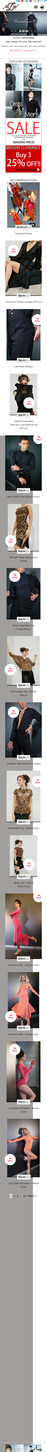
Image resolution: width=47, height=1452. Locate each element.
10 (24, 1196)
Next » (32, 1196)
